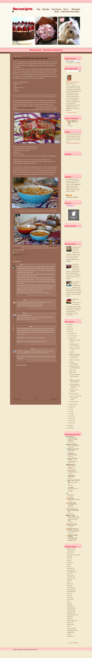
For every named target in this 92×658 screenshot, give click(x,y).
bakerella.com (71, 453)
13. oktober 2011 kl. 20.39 (22, 344)
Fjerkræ (69, 562)
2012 (69, 329)
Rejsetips (69, 599)
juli (70, 409)
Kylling (68, 585)
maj (70, 413)
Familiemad (71, 436)
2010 (69, 425)
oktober (71, 338)
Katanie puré (72, 370)
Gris (68, 564)
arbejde (69, 616)
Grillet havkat (71, 450)
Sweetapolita (71, 475)
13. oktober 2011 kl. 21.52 (22, 361)
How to (69, 574)
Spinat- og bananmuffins (74, 499)
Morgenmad (70, 589)
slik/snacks (69, 636)
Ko (67, 581)
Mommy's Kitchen (72, 444)
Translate (78, 62)
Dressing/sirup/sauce (72, 554)
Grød (68, 566)
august (71, 406)
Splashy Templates (34, 649)
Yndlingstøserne (71, 614)
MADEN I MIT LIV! (73, 529)
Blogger (76, 642)
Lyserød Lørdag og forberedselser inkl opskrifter (74, 386)
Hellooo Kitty (72, 372)
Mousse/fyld (70, 591)
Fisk (68, 560)
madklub (69, 632)
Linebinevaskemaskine (23, 326)
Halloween (69, 568)
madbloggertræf (71, 630)
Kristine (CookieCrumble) (23, 348)
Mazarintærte (71, 525)
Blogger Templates (27, 649)
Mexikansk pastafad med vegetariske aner (30, 58)
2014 (69, 324)
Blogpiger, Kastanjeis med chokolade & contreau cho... (74, 356)
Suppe (68, 605)
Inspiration (70, 578)
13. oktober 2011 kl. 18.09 (22, 308)
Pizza (68, 595)
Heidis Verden (71, 515)
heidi (18, 264)
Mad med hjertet (22, 9)
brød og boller (70, 620)
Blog (38, 9)
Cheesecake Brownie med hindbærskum (75, 266)
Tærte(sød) (70, 609)
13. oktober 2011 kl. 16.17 (22, 295)
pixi (68, 634)
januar (71, 423)
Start (35, 399)
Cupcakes (69, 551)
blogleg (69, 618)
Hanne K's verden (72, 524)
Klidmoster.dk (71, 464)
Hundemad (70, 576)
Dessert (69, 553)
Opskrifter (46, 9)
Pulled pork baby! (73, 393)
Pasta (21, 255)
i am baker (70, 487)
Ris (68, 601)
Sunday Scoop (71, 476)
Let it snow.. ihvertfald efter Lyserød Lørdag (75, 398)
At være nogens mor (73, 472)
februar (71, 420)
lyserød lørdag (70, 628)
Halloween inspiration (74, 360)
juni (70, 411)
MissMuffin (20, 300)
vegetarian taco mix (30, 107)
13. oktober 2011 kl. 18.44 (22, 321)
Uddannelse (70, 612)
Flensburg (71, 352)
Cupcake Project (72, 540)
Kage (68, 579)
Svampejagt (71, 494)
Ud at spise (70, 611)
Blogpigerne (70, 549)
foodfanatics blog (72, 538)
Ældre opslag (53, 399)
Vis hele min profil (71, 112)
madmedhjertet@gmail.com (73, 143)
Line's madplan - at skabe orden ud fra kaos (73, 122)
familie (69, 622)
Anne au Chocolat (72, 458)
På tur (68, 597)
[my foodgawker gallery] (73, 220)
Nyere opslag (17, 399)
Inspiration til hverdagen (70, 11)
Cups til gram (56, 9)
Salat (68, 603)
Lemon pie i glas (73, 401)
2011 (69, 331)
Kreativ (69, 583)
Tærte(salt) (70, 607)
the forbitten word (73, 509)
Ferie (68, 558)
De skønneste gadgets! (72, 197)
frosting (69, 624)
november (72, 335)
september (72, 404)
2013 (69, 326)
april (70, 416)
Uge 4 (69, 124)
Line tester (18, 255)
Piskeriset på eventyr (73, 449)
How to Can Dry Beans (73, 445)
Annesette (19, 313)
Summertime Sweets (73, 455)
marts (71, 418)
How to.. (66, 9)
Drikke (68, 556)
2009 (69, 428)
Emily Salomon (72, 470)
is (67, 626)
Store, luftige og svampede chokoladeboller (76, 283)
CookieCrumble (72, 503)
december (72, 333)
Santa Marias (20, 107)
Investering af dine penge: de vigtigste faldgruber (72, 439)
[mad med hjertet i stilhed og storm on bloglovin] (70, 206)
